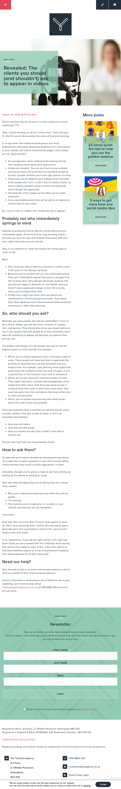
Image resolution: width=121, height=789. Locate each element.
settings (87, 785)
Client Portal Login (79, 775)
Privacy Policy (89, 709)
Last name (60, 662)
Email (60, 675)
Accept (103, 784)
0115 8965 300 (77, 758)
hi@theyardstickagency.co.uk (18, 587)
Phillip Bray (30, 114)
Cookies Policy (10, 739)
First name (60, 650)
